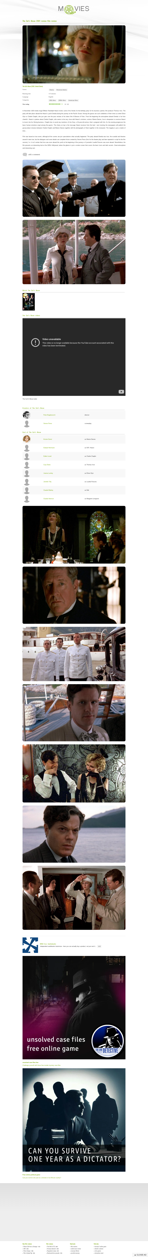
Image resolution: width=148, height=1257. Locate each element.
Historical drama (61, 90)
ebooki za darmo (99, 1249)
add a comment (34, 154)
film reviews (74, 1246)
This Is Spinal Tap (29, 1253)
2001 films (52, 100)
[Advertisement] (74, 1200)
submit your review (76, 1249)
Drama (52, 90)
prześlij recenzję (75, 1253)
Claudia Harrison (48, 498)
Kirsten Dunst (47, 439)
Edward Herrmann (49, 448)
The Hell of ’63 (52, 1246)
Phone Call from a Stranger (32, 1246)
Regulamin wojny (53, 1251)
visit (99, 946)
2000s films (62, 100)
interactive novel (99, 1253)
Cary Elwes (47, 465)
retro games (98, 1251)
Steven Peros (47, 423)
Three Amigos (28, 1251)
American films (73, 100)
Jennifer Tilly (47, 481)
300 (26, 1249)
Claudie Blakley (48, 490)
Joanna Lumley (48, 473)
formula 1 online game (100, 1246)
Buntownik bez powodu (54, 1253)
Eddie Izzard (47, 456)
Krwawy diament (53, 1249)
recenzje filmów (75, 1251)
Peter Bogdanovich (49, 415)
